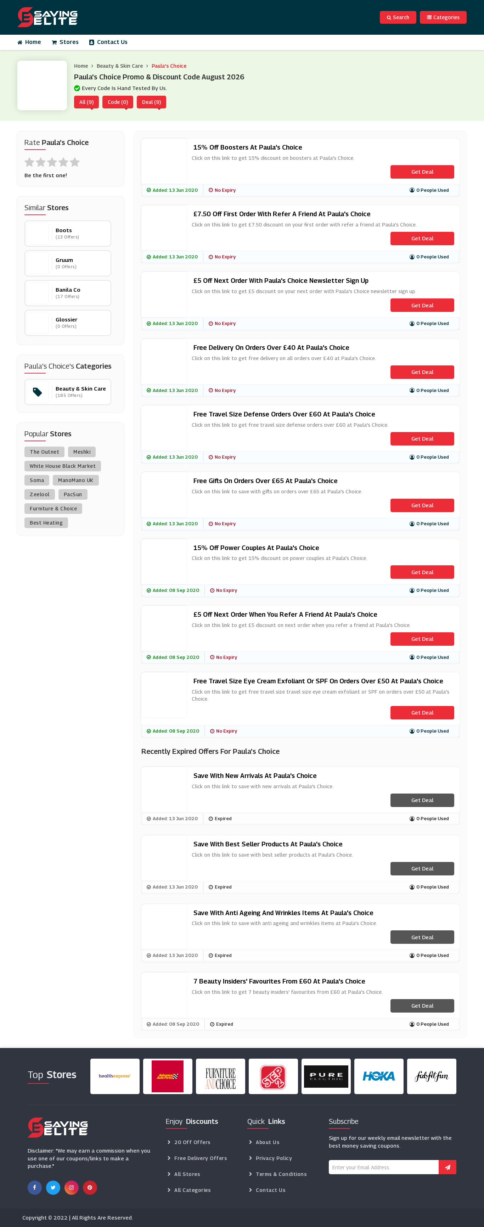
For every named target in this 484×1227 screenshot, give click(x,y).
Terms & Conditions (281, 1174)
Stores (69, 42)
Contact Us (112, 42)
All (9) (86, 102)
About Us (267, 1142)
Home (33, 42)
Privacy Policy (274, 1158)
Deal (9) (151, 102)
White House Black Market (63, 466)
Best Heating (46, 523)
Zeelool (40, 494)
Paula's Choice (169, 66)
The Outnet (44, 452)
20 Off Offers (192, 1142)
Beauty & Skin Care (120, 66)
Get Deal (422, 171)
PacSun (73, 494)
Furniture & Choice (53, 508)
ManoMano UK (76, 480)
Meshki (81, 452)
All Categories (192, 1190)
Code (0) (118, 102)
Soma (37, 480)
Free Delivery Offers (200, 1158)
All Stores (187, 1174)
